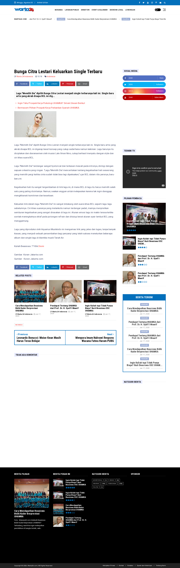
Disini (41, 246)
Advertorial (97, 480)
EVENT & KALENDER (100, 10)
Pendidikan (112, 483)
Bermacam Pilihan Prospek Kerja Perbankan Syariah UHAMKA (48, 107)
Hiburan (96, 483)
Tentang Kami (161, 565)
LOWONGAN (130, 10)
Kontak (121, 565)
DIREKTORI (85, 10)
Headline (45, 19)
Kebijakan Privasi (109, 565)
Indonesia (51, 76)
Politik (95, 487)
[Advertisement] (90, 42)
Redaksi (130, 565)
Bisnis (112, 480)
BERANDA (59, 10)
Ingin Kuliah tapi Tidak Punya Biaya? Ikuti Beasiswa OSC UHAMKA (141, 19)
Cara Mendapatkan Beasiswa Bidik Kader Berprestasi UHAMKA (76, 19)
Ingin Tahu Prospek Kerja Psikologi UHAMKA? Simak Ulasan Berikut (51, 103)
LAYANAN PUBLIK (72, 10)
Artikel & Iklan (42, 3)
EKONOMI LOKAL (116, 10)
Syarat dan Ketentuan (144, 565)
